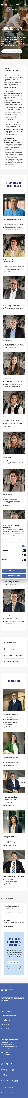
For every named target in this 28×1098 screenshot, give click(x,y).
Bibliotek (5, 1024)
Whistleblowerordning (20, 1095)
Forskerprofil (6, 505)
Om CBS (8, 9)
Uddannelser (7, 1011)
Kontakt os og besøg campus (9, 1048)
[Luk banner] (25, 520)
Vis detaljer (20, 566)
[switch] (24, 550)
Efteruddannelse (8, 1016)
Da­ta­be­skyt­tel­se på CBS (7, 1092)
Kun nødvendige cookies (14, 575)
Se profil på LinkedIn (8, 727)
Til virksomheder (5, 1054)
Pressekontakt (5, 1050)
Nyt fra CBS (4, 1052)
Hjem (4, 9)
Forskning (5, 1020)
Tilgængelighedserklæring (7, 1095)
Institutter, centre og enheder (13, 912)
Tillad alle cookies (14, 570)
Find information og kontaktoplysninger (14, 922)
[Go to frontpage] (7, 5)
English (18, 4)
